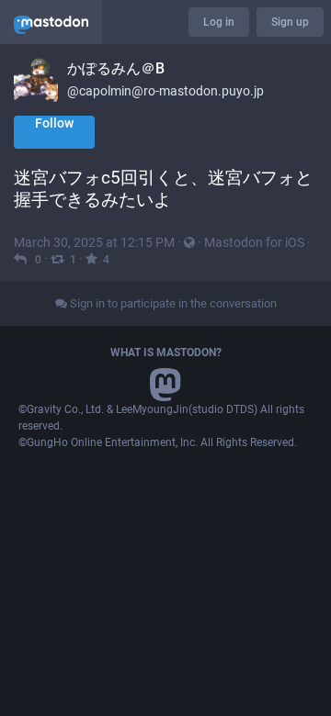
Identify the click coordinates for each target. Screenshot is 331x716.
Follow (54, 123)
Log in (218, 22)
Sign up (290, 22)
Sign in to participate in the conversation (172, 303)
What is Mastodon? (166, 352)
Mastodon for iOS (254, 242)
